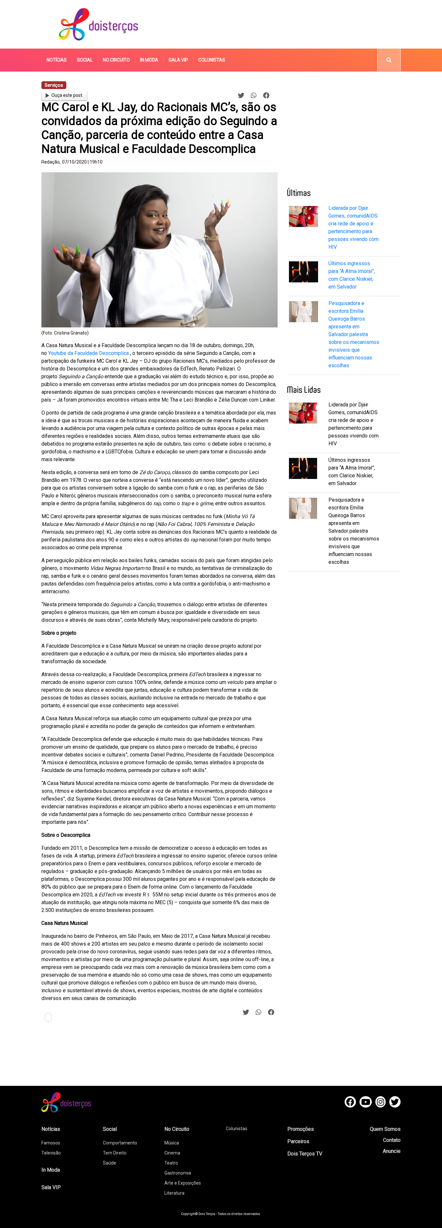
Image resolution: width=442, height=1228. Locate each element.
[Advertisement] (282, 24)
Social (85, 60)
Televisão (51, 1152)
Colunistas (211, 60)
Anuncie (392, 1151)
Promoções (300, 1129)
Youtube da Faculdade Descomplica (89, 353)
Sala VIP (178, 60)
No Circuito (116, 60)
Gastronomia (177, 1173)
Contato (392, 1140)
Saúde (109, 1162)
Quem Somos (385, 1129)
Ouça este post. (67, 95)
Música (171, 1142)
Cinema (172, 1152)
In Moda (149, 60)
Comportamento (120, 1142)
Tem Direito (115, 1152)
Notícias (57, 60)
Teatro (171, 1162)
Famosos (50, 1142)
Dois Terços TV (304, 1154)
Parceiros (298, 1141)
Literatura (174, 1193)
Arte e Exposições (182, 1183)
